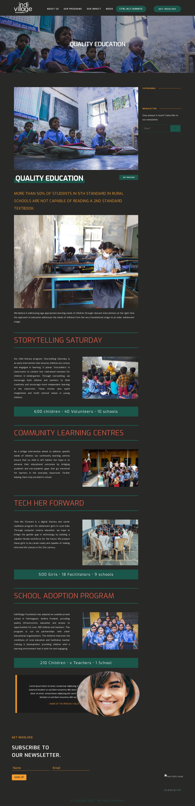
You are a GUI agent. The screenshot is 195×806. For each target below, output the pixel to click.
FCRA (178, 790)
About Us (53, 9)
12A (166, 790)
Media (109, 9)
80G (171, 790)
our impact (94, 9)
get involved (167, 9)
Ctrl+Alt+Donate (131, 9)
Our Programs (73, 9)
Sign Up (19, 777)
